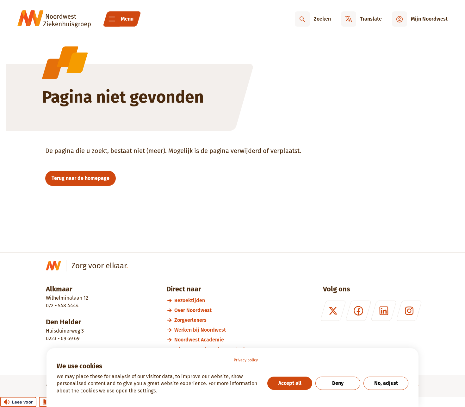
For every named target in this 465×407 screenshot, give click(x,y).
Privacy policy (246, 360)
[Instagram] (409, 311)
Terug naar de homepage (80, 178)
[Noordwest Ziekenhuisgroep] (54, 19)
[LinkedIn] (384, 311)
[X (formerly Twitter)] (333, 311)
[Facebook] (358, 311)
